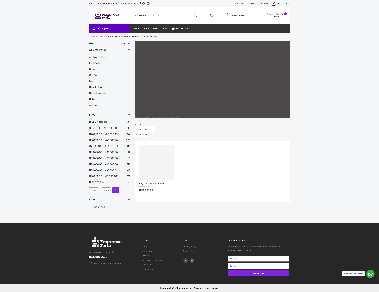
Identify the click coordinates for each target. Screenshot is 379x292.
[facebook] (185, 260)
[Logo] (108, 15)
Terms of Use (189, 251)
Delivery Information (152, 260)
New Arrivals (96, 87)
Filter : (92, 43)
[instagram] (192, 260)
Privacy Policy (189, 246)
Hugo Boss (99, 207)
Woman (93, 105)
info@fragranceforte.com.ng (107, 263)
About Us (251, 3)
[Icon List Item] (144, 3)
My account (239, 3)
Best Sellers (182, 28)
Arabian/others (98, 57)
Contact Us (264, 3)
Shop (146, 28)
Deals (155, 28)
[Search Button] (196, 15)
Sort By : (139, 124)
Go (115, 190)
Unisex (93, 99)
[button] (136, 139)
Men (91, 81)
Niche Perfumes (98, 93)
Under (99, 122)
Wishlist (146, 255)
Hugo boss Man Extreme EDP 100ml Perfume (153, 185)
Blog (165, 28)
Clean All (125, 43)
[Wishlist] (212, 15)
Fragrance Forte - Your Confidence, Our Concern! (115, 3)
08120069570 (98, 257)
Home (136, 28)
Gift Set (93, 75)
